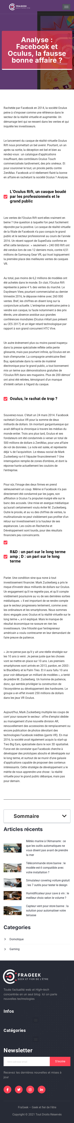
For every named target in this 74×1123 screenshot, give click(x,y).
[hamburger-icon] (66, 7)
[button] (64, 816)
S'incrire (60, 1061)
